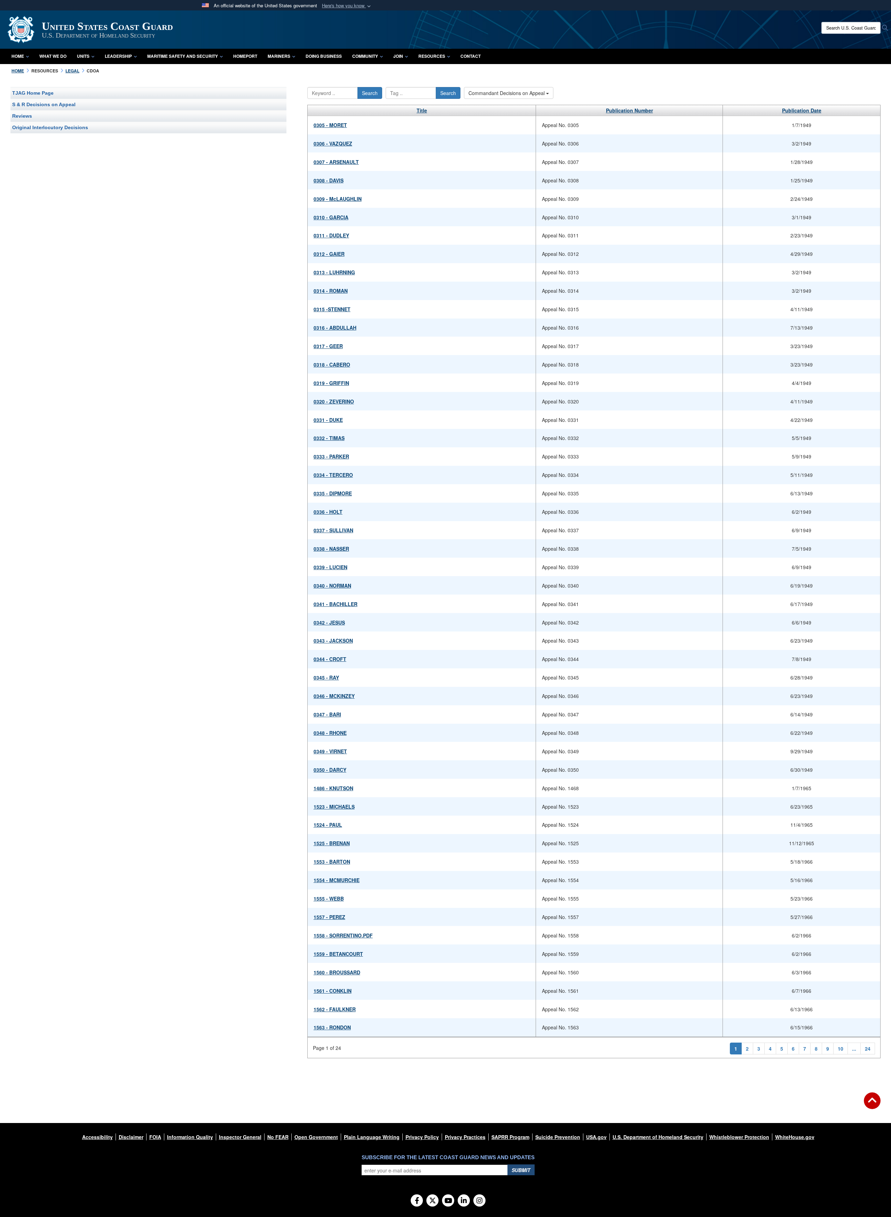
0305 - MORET (330, 124)
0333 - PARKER (331, 456)
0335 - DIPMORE (333, 493)
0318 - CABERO (332, 364)
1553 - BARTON (332, 861)
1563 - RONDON (332, 1027)
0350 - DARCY (330, 769)
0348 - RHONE (330, 732)
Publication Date (801, 110)
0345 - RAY (326, 677)
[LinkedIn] (464, 1201)
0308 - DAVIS (329, 180)
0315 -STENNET (332, 309)
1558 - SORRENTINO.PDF (343, 935)
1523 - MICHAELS (334, 806)
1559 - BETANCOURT (338, 953)
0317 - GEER (328, 346)
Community (365, 56)
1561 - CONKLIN (333, 990)
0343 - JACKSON (333, 640)
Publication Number (629, 110)
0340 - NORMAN (332, 585)
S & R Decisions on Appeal (44, 104)
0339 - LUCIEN (330, 567)
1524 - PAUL (328, 824)
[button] (347, 5)
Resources (431, 56)
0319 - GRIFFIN (331, 382)
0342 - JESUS (329, 622)
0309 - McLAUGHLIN (338, 198)
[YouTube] (448, 1201)
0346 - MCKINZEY (334, 695)
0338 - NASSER (331, 548)
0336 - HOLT (328, 511)
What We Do (52, 56)
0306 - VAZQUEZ (333, 143)
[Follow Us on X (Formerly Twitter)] (432, 1201)
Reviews (22, 116)
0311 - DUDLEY (331, 235)
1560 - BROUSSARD (337, 972)
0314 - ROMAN (331, 290)
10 (840, 1048)
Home (17, 56)
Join (398, 56)
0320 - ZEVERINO (334, 401)
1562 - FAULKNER (335, 1009)
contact (470, 56)
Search (370, 92)
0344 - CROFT (330, 658)
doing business (324, 56)
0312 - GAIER (329, 253)
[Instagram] (479, 1201)
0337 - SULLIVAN (333, 530)
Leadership (118, 56)
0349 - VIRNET (330, 751)
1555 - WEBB (329, 898)
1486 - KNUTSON (333, 788)
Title (422, 110)
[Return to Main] (872, 1104)
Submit (521, 1170)
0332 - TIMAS (329, 437)
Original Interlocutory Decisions (50, 127)
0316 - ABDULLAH (335, 327)
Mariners (279, 56)
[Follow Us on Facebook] (417, 1201)
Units (83, 56)
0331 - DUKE (328, 419)
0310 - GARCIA (331, 217)
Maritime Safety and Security (182, 56)
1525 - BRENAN (332, 843)
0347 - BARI (327, 714)
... (854, 1048)
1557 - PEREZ (329, 916)
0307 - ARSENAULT (336, 161)
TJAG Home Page (33, 93)
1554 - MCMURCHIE (337, 880)
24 (867, 1048)
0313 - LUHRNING (334, 272)
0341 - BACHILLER (335, 603)
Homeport (245, 56)
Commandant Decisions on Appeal (507, 92)
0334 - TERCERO (333, 474)
